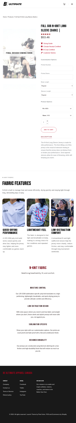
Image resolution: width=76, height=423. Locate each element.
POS (47, 414)
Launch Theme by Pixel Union (36, 414)
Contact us (6, 388)
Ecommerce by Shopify (59, 414)
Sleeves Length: (46, 91)
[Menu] (70, 4)
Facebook (23, 384)
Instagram (23, 391)
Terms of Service (8, 391)
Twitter (22, 388)
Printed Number (46, 65)
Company (6, 384)
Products (10, 17)
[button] (46, 34)
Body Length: (45, 82)
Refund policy (7, 395)
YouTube (22, 395)
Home (5, 17)
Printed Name (45, 73)
